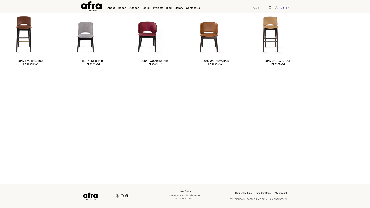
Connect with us (243, 193)
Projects (158, 8)
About (111, 8)
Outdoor (133, 8)
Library (179, 8)
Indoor (122, 8)
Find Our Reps (263, 193)
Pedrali (145, 8)
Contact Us (193, 8)
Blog (169, 8)
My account (281, 193)
